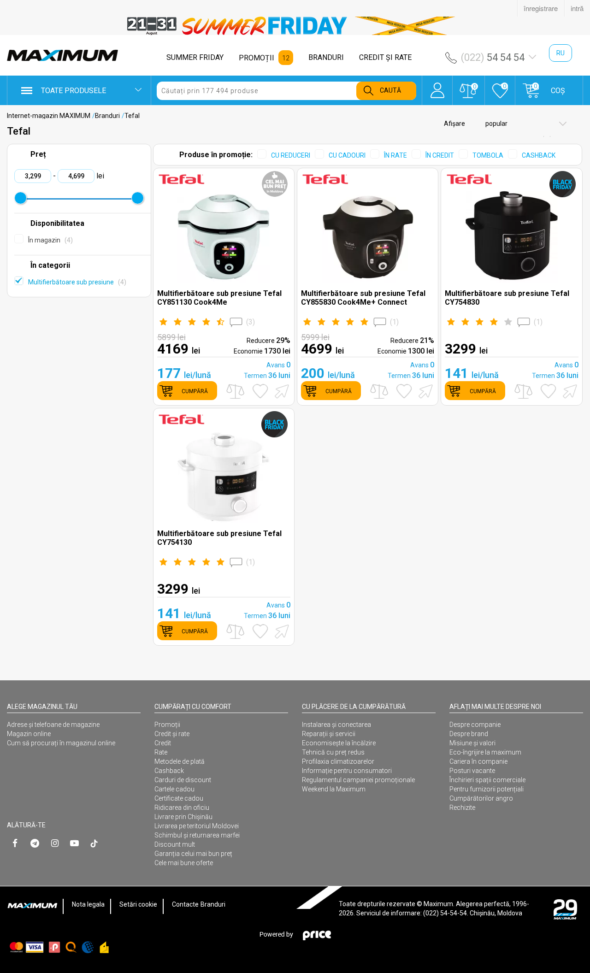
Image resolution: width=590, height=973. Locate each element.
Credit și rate (171, 733)
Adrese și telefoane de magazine (53, 724)
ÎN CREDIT (439, 155)
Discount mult (174, 844)
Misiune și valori (472, 743)
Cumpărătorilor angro (481, 798)
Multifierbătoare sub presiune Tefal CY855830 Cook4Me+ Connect (363, 298)
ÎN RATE (395, 155)
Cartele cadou (174, 789)
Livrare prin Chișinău (183, 816)
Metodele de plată (179, 761)
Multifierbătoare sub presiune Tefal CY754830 (507, 298)
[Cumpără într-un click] (280, 390)
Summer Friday (195, 57)
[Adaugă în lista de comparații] (235, 391)
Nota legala (88, 904)
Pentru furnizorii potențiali (486, 789)
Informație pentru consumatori (347, 770)
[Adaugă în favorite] (260, 391)
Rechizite (462, 807)
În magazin (49, 240)
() (250, 322)
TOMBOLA (487, 155)
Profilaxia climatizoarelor (338, 761)
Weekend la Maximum (334, 789)
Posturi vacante (472, 770)
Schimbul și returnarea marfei (197, 835)
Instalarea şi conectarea (336, 724)
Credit (162, 743)
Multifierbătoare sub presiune (76, 282)
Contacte (185, 904)
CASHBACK (538, 155)
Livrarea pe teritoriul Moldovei (196, 826)
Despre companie (475, 724)
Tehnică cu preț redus (333, 752)
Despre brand (468, 733)
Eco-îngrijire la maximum (485, 752)
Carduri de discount (182, 780)
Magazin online (29, 733)
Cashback (169, 770)
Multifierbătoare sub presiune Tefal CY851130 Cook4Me (219, 298)
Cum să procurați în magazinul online (61, 743)
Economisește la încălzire (339, 743)
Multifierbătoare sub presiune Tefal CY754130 (219, 538)
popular (495, 123)
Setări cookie (138, 904)
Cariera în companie (478, 761)
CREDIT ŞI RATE (385, 57)
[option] (295, 26)
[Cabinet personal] (437, 86)
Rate (160, 752)
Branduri (107, 115)
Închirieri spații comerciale (487, 780)
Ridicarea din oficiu (181, 807)
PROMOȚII (256, 57)
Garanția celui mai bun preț (193, 853)
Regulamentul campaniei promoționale (358, 780)
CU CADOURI (347, 155)
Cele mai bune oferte (183, 863)
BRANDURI (326, 57)
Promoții (167, 724)
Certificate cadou (178, 798)
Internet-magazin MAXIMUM (48, 115)
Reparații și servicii (328, 733)
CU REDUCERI (290, 155)
